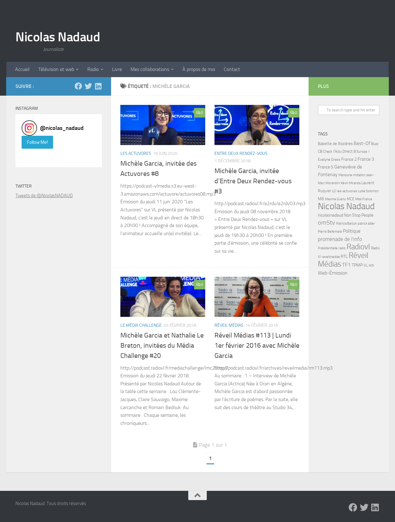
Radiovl (358, 246)
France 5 (325, 167)
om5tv (326, 222)
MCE (350, 199)
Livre (117, 69)
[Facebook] (78, 86)
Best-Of (362, 143)
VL (366, 265)
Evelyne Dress (329, 159)
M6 (321, 198)
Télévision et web (56, 69)
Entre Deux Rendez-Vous (241, 153)
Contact (232, 69)
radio (342, 248)
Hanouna (345, 175)
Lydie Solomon (368, 191)
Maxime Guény (335, 199)
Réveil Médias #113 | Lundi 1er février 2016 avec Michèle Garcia (256, 345)
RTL (344, 256)
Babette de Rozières (335, 143)
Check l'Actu (332, 151)
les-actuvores (347, 191)
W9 (371, 265)
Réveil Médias (228, 325)
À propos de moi (198, 69)
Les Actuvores (135, 153)
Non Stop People (358, 215)
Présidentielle (328, 248)
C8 (320, 151)
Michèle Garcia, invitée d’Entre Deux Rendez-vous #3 (253, 181)
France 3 (366, 159)
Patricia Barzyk (346, 224)
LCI (334, 191)
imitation (359, 175)
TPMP (357, 265)
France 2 (349, 159)
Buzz (374, 144)
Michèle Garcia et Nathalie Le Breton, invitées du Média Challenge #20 (162, 345)
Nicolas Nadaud (57, 37)
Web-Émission (332, 273)
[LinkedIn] (98, 86)
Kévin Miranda (350, 183)
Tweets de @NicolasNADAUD (44, 195)
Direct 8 (349, 151)
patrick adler (366, 224)
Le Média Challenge (141, 325)
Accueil (22, 69)
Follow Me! (37, 142)
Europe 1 (363, 152)
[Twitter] (88, 86)
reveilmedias (331, 257)
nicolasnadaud (330, 215)
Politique (351, 231)
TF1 (346, 265)
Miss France (363, 199)
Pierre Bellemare (330, 232)
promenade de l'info (340, 239)
